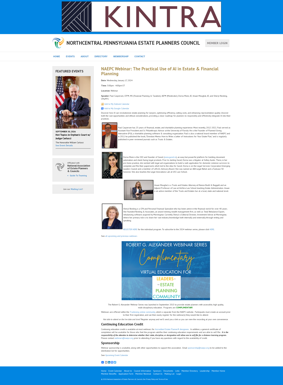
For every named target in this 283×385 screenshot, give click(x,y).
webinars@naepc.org (124, 338)
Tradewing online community (142, 312)
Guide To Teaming (78, 175)
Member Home (218, 371)
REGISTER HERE (130, 229)
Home (103, 371)
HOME (56, 56)
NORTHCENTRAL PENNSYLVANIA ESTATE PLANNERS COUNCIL (133, 43)
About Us (128, 371)
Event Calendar (115, 371)
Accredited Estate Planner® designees (172, 329)
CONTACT (139, 56)
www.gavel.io (170, 157)
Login (178, 373)
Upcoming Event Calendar (116, 355)
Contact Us (157, 373)
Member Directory (190, 371)
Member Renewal (143, 373)
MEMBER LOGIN (217, 43)
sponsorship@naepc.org (198, 347)
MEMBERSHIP (121, 56)
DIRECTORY (100, 56)
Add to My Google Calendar (116, 108)
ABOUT (85, 56)
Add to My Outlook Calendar (116, 104)
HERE (212, 229)
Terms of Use (163, 379)
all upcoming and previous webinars (121, 236)
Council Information (142, 371)
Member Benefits (108, 373)
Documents (168, 371)
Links (177, 371)
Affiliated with (78, 167)
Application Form (126, 373)
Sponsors (157, 371)
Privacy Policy (150, 379)
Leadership (205, 371)
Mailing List (76, 189)
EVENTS (70, 56)
